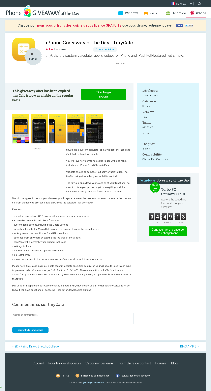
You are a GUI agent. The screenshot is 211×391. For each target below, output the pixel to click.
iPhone (201, 13)
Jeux (153, 13)
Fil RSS (65, 375)
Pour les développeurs (64, 363)
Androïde (179, 13)
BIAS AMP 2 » (189, 346)
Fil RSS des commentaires (95, 375)
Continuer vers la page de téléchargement (168, 231)
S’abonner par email (99, 363)
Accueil (38, 363)
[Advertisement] (122, 71)
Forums (161, 363)
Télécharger (103, 94)
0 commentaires (105, 49)
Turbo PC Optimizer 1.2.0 (173, 191)
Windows (131, 13)
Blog (174, 363)
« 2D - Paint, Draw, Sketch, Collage (35, 346)
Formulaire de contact (135, 363)
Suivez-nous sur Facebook (136, 375)
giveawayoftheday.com (93, 382)
